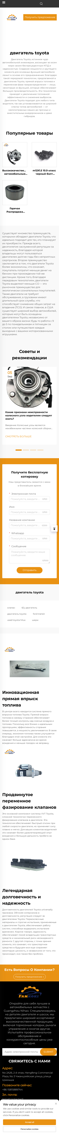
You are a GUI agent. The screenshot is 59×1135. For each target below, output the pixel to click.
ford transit (39, 614)
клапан (11, 607)
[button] (19, 450)
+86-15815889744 (12, 1089)
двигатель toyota (16, 614)
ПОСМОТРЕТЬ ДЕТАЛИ (15, 154)
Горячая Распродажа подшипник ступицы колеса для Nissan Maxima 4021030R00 (14, 210)
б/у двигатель (29, 607)
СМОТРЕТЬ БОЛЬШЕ (18, 436)
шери (35, 620)
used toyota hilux (16, 620)
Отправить (29, 570)
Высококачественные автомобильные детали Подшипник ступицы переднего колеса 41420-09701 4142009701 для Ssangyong (14, 172)
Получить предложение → (29, 976)
